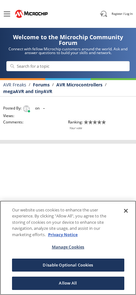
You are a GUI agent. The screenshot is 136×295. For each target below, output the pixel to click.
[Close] (126, 211)
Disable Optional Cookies (68, 265)
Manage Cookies (68, 247)
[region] (68, 248)
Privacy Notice (63, 234)
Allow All (68, 283)
